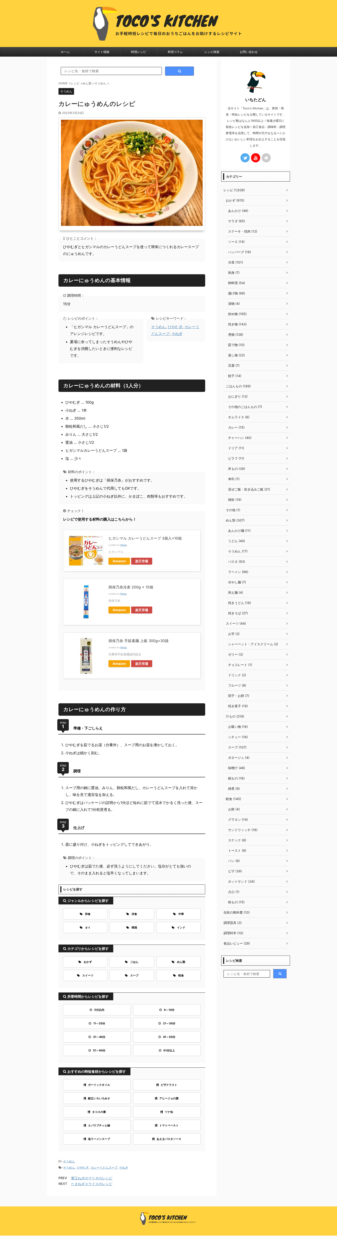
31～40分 (99, 1037)
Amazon (119, 561)
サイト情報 (101, 52)
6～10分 (169, 1010)
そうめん (158, 326)
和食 (88, 914)
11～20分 (99, 1023)
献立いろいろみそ (99, 1098)
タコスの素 (99, 1112)
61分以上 (169, 1050)
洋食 (134, 914)
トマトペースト (169, 1125)
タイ (88, 927)
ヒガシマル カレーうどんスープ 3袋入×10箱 (145, 538)
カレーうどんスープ (104, 1167)
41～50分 (169, 1037)
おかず (88, 962)
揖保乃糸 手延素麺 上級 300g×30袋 (138, 640)
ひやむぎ (175, 326)
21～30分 (169, 1023)
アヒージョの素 (169, 1098)
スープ (134, 975)
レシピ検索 (211, 52)
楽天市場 (141, 561)
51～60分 (99, 1050)
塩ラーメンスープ (99, 1139)
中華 (181, 914)
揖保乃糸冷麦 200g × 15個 (130, 587)
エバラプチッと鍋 (99, 1125)
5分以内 (99, 1010)
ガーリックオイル (99, 1084)
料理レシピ (138, 52)
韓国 (134, 927)
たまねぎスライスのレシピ (91, 1184)
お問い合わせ (249, 52)
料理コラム (175, 52)
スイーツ (87, 975)
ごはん (134, 962)
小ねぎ (176, 333)
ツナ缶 (169, 1112)
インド (181, 927)
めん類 (181, 962)
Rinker (123, 545)
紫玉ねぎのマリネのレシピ (91, 1178)
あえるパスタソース (169, 1139)
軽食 (181, 975)
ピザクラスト (169, 1084)
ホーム (65, 52)
